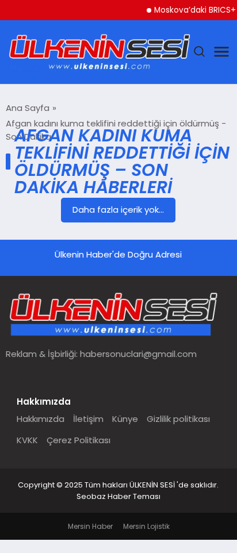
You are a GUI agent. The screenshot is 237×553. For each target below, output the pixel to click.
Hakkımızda (40, 419)
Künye (125, 419)
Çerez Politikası (78, 440)
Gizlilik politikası (178, 419)
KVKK (27, 440)
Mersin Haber (90, 526)
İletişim (88, 419)
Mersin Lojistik (146, 526)
